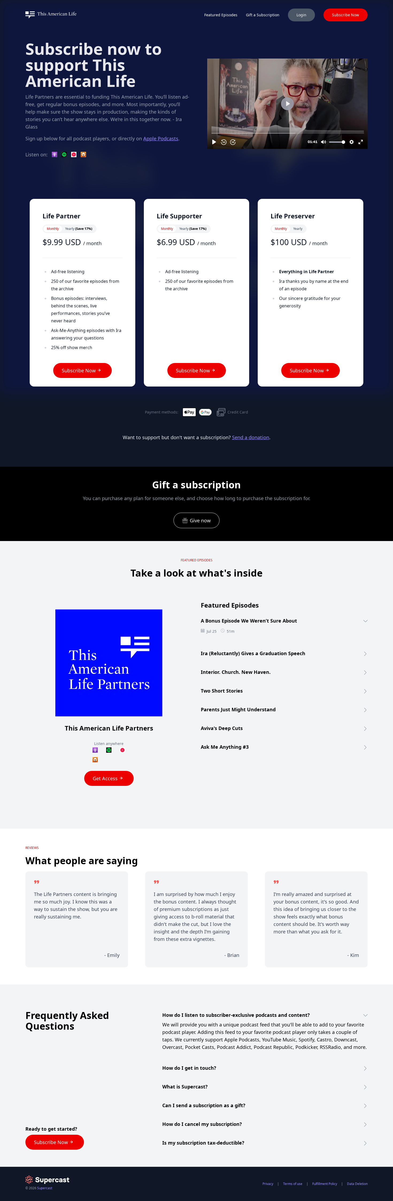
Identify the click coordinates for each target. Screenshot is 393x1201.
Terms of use (292, 1183)
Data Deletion (357, 1183)
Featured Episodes (220, 14)
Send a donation (250, 437)
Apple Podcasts (160, 138)
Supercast (44, 1188)
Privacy (268, 1183)
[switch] (70, 229)
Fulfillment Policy (324, 1183)
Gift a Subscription (262, 14)
